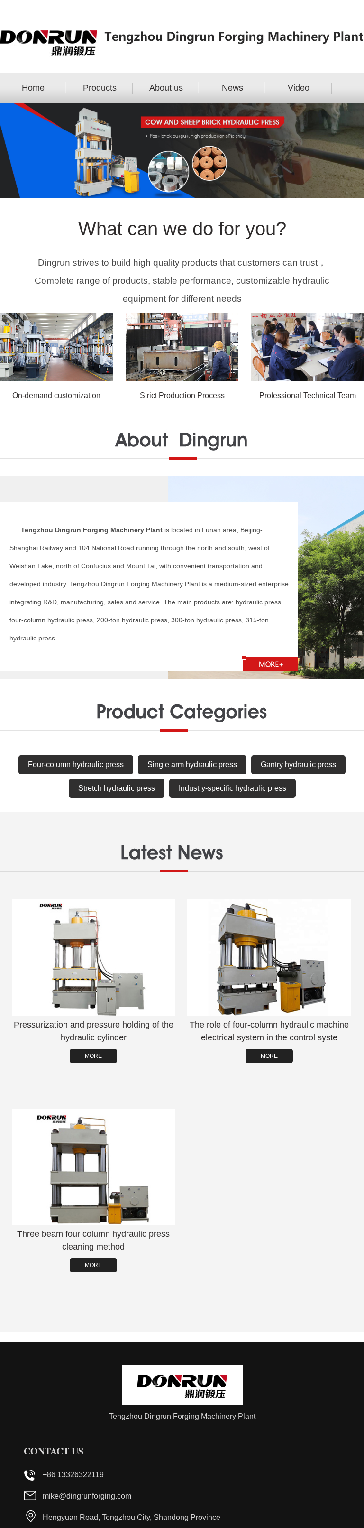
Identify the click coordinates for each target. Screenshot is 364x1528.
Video (298, 88)
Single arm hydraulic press (192, 764)
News (232, 88)
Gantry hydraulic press (298, 764)
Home (33, 88)
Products (100, 88)
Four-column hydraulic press (76, 764)
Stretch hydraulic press (116, 788)
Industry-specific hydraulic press (232, 788)
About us (166, 88)
